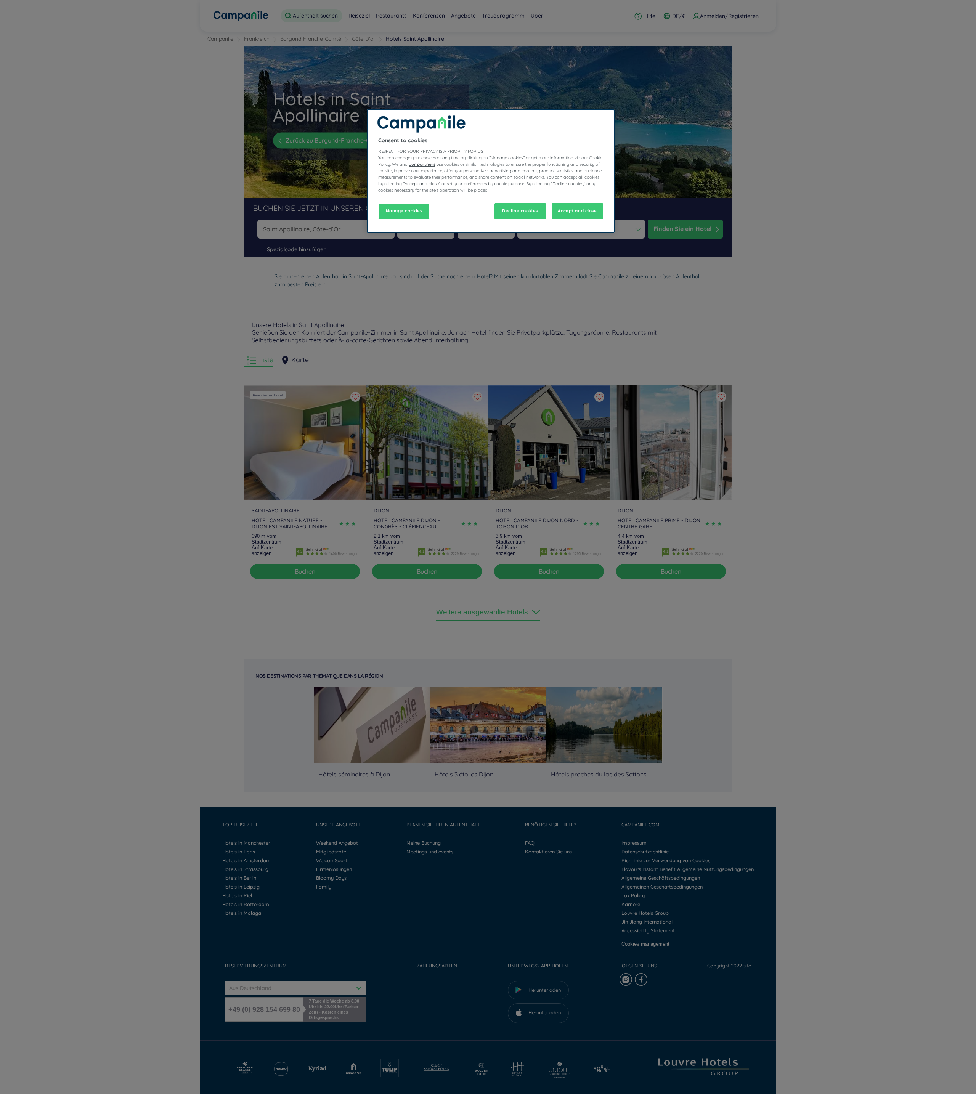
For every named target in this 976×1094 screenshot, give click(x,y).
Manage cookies (404, 210)
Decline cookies (520, 210)
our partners (422, 164)
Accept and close (577, 210)
